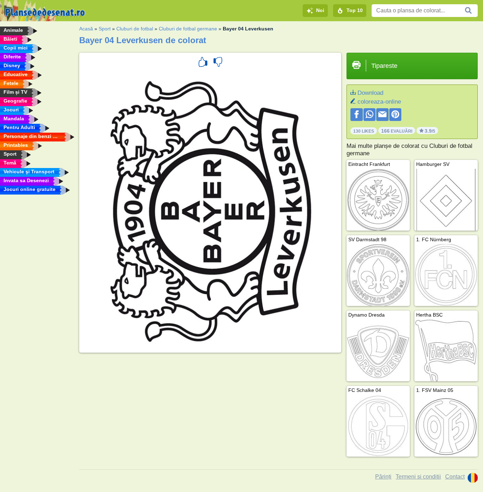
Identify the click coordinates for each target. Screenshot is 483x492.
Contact (455, 477)
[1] (203, 63)
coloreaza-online (379, 101)
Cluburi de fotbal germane (188, 28)
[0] (217, 63)
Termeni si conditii (418, 477)
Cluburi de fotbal (134, 28)
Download (370, 92)
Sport (105, 28)
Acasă (86, 28)
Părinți (383, 477)
